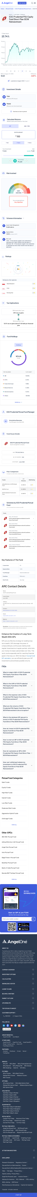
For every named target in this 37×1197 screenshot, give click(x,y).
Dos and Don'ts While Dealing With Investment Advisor (17, 1168)
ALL (30, 71)
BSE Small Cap (7, 1068)
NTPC (5, 379)
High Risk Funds (7, 793)
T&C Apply (10, 1171)
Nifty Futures (7, 1073)
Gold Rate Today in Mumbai (10, 1093)
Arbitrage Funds (7, 818)
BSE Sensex (27, 1065)
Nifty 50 (5, 1063)
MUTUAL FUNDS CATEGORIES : (11, 1136)
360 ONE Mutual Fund (9, 837)
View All (14, 824)
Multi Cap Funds (7, 1142)
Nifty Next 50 (7, 1065)
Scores (24, 1165)
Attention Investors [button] (9, 1150)
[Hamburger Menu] (35, 3)
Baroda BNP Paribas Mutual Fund (13, 873)
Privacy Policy (18, 1171)
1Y (18, 71)
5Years (29, 142)
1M (6, 71)
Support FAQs (18, 1016)
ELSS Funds (6, 1138)
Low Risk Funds (7, 803)
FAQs (3, 1171)
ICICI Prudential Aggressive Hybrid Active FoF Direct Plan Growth (19, 519)
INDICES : (5, 1061)
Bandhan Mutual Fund (9, 863)
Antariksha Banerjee (15, 420)
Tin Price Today (20, 1122)
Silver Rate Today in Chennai (11, 1111)
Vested (24, 1051)
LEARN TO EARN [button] (7, 989)
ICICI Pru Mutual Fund (9, 1132)
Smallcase (12, 1051)
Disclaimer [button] (6, 1158)
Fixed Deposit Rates (8, 1046)
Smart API (19, 1044)
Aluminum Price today (22, 1118)
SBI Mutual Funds (23, 1128)
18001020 (7, 1016)
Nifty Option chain (8, 1083)
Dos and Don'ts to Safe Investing (11, 1165)
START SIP (19, 1195)
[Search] (32, 3)
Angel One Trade (17, 1042)
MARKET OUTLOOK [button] (7, 998)
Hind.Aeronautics (8, 391)
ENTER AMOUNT (18, 132)
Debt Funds (5, 782)
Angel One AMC (7, 1037)
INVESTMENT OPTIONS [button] (9, 974)
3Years (18, 142)
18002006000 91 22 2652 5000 (10, 610)
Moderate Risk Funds (9, 808)
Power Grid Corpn (9, 383)
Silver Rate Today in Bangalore (11, 1109)
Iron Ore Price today (8, 1122)
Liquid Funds (15, 1138)
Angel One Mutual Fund (9, 847)
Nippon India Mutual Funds (24, 1132)
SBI (5, 375)
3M (10, 71)
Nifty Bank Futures (18, 1073)
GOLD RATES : (6, 1091)
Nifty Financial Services (24, 1063)
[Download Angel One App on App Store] (23, 929)
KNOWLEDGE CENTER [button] (8, 983)
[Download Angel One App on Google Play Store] (23, 925)
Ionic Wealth (16, 1037)
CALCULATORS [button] (6, 979)
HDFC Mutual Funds (21, 1130)
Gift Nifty (22, 1068)
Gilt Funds (17, 1140)
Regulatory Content (21, 1162)
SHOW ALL (18, 402)
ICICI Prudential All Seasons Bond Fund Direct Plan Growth (19, 526)
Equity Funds (6, 787)
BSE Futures (6, 1077)
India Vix (15, 1068)
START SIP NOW (22, 3)
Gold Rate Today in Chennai (10, 1097)
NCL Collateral (20, 1179)
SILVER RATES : (6, 1104)
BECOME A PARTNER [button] (8, 993)
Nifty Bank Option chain (22, 1083)
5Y (26, 71)
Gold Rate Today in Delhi (10, 1095)
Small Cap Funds (26, 1138)
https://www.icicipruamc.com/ (10, 621)
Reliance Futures (22, 1075)
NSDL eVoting (6, 1182)
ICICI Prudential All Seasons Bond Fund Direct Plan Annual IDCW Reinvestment (19, 540)
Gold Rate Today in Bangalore (11, 1101)
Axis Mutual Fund (7, 852)
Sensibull (5, 1051)
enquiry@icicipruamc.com (9, 615)
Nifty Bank (13, 1063)
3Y (22, 71)
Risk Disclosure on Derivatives (10, 1185)
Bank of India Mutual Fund (10, 868)
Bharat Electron (8, 387)
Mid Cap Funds (26, 1140)
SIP (10, 126)
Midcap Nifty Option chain (10, 1085)
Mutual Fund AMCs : (8, 1126)
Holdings (18, 345)
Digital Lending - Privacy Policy (10, 1173)
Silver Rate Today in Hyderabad (11, 1106)
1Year (7, 142)
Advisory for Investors (8, 1179)
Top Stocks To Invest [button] (9, 1008)
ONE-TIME (27, 126)
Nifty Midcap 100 (17, 1065)
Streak (19, 1051)
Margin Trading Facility (9, 1044)
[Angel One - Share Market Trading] (7, 3)
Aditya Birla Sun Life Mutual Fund (13, 842)
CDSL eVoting (30, 1179)
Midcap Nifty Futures (9, 1075)
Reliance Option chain (26, 1085)
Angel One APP (7, 1042)
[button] (18, 674)
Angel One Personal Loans (9, 1176)
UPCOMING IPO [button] (6, 1003)
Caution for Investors (27, 1185)
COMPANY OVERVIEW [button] (8, 969)
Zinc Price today (7, 1120)
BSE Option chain (8, 1087)
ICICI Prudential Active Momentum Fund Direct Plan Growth (20, 547)
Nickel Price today (19, 1120)
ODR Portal (15, 1182)
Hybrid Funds (6, 798)
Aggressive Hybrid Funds (10, 813)
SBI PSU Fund (5, 489)
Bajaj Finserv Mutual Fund (10, 857)
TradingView (6, 1053)
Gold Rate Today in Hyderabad (11, 1099)
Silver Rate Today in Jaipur (10, 1113)
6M (14, 71)
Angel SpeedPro (27, 1042)
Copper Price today (8, 1118)
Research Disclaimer (8, 1162)
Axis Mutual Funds (8, 1130)
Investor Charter (22, 1176)
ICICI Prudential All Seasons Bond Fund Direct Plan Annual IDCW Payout (19, 533)
